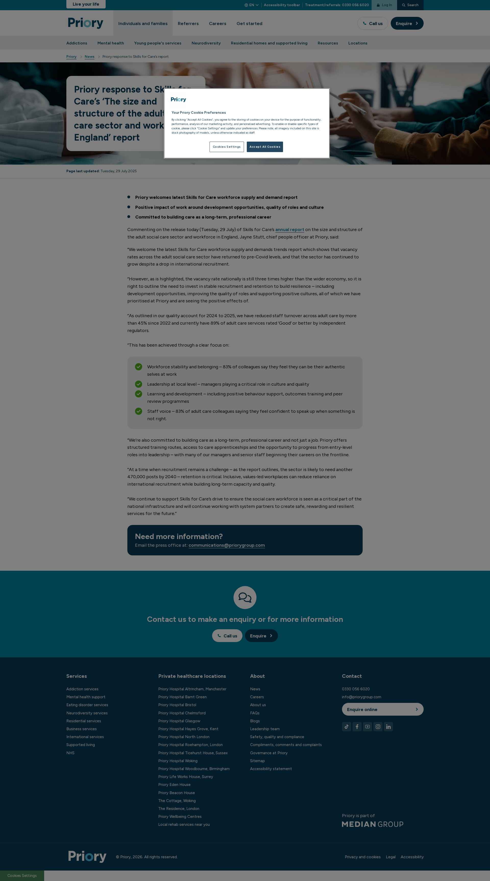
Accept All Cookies (265, 146)
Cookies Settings (227, 146)
